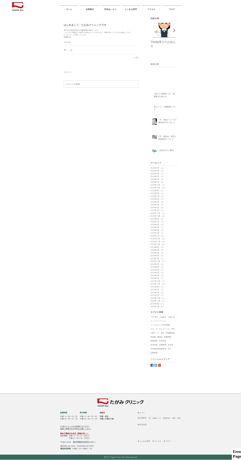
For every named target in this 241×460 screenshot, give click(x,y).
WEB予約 (154, 317)
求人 (169, 349)
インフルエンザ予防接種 (160, 325)
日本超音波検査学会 (158, 349)
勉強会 (160, 337)
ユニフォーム (164, 329)
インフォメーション (158, 321)
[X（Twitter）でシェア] (71, 50)
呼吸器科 (154, 341)
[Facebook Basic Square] (151, 365)
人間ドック (154, 333)
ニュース (67, 42)
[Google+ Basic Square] (159, 365)
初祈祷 (153, 337)
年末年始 (162, 341)
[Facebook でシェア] (65, 50)
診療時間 (154, 353)
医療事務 (167, 337)
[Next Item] (174, 30)
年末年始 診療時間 (158, 345)
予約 (173, 329)
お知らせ (171, 317)
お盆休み (162, 317)
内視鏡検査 (170, 333)
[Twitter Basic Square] (155, 365)
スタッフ (154, 329)
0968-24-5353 (69, 446)
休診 (162, 333)
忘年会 (170, 345)
